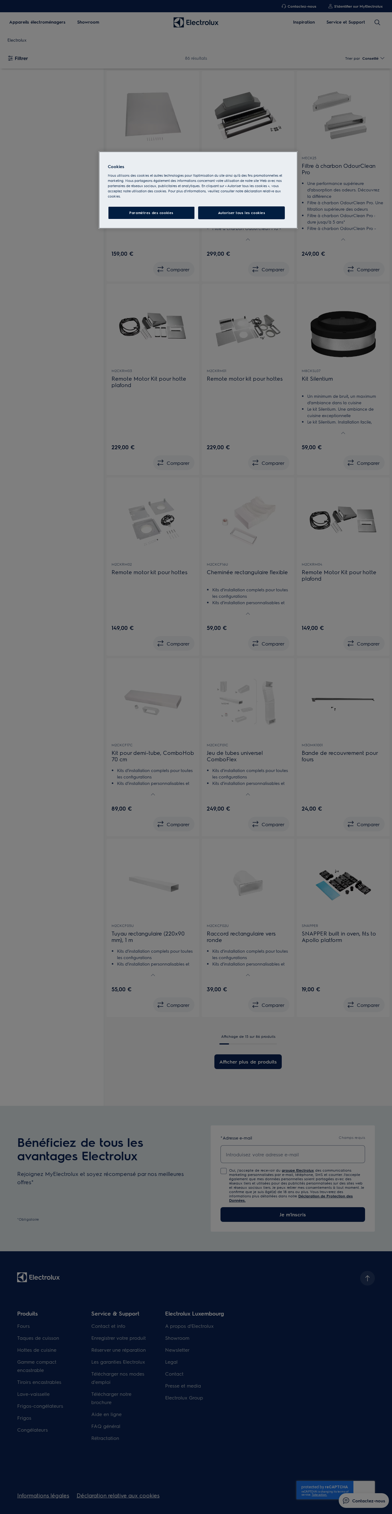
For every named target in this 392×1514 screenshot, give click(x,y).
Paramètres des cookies (151, 212)
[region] (198, 190)
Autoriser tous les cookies (241, 212)
